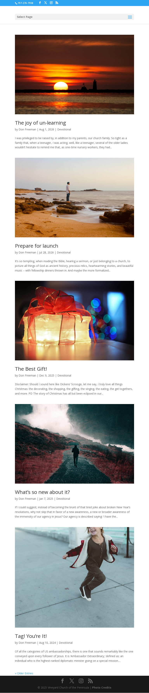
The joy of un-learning (40, 122)
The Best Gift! (31, 368)
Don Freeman (27, 129)
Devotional (64, 129)
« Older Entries (24, 673)
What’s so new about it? (42, 491)
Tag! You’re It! (31, 635)
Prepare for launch (36, 245)
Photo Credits (101, 687)
